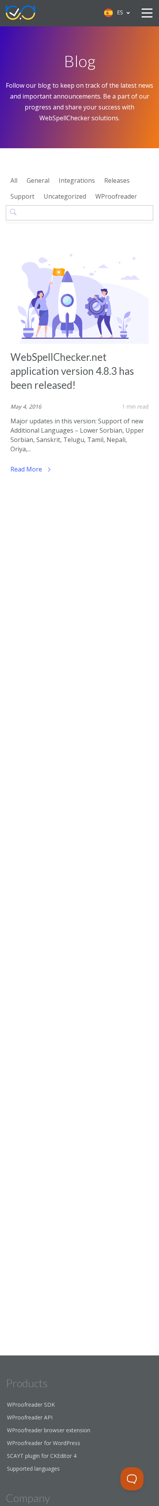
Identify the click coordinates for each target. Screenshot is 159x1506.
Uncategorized (65, 196)
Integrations (77, 180)
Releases (117, 180)
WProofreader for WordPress (43, 1443)
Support (22, 196)
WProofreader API (29, 1417)
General (38, 180)
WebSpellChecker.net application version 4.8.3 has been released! (72, 371)
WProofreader (116, 196)
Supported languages (33, 1468)
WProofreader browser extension (48, 1430)
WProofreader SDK (31, 1404)
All (13, 180)
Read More (27, 469)
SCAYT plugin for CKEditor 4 (41, 1455)
